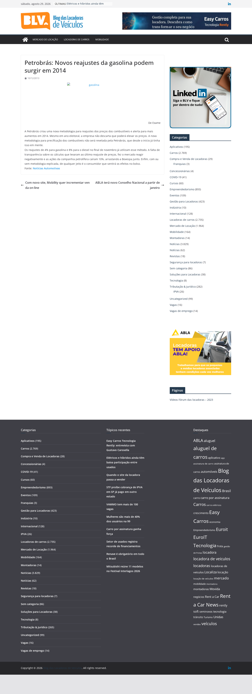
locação (223, 572)
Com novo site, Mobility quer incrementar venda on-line (57, 185)
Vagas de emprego (181, 311)
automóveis (209, 472)
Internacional (178, 213)
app (223, 458)
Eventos (174, 195)
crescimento (200, 513)
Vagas (173, 305)
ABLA (198, 440)
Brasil (226, 491)
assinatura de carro (203, 463)
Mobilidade (102, 39)
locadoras (201, 565)
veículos (209, 623)
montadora (211, 584)
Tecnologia (176, 280)
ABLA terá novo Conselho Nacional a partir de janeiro (127, 185)
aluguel (209, 440)
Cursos (174, 183)
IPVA (176, 291)
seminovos (206, 611)
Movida (215, 589)
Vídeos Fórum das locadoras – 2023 (191, 399)
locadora (209, 552)
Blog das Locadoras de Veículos (211, 480)
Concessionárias (180, 171)
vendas (197, 624)
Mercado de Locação (45, 39)
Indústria (175, 207)
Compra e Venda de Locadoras (188, 159)
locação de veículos (203, 578)
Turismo (208, 617)
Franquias (179, 164)
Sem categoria (178, 268)
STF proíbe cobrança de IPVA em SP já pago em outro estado (124, 491)
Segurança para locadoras (186, 262)
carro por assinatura (215, 498)
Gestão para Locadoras (184, 201)
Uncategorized (179, 298)
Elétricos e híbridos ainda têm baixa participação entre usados (125, 462)
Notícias (175, 244)
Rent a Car (212, 597)
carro (196, 498)
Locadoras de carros (76, 39)
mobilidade (199, 583)
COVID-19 (175, 177)
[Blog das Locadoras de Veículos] (25, 39)
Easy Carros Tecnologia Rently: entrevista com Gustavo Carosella (121, 445)
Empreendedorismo (182, 189)
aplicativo (214, 457)
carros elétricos (213, 505)
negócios (198, 597)
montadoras (201, 589)
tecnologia (219, 611)
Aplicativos (176, 146)
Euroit (222, 529)
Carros (174, 153)
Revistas (175, 256)
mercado (221, 578)
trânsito (198, 617)
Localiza (210, 572)
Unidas (218, 617)
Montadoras (177, 238)
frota (220, 546)
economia (214, 522)
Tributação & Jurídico (183, 286)
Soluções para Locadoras (185, 274)
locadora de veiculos (211, 558)
